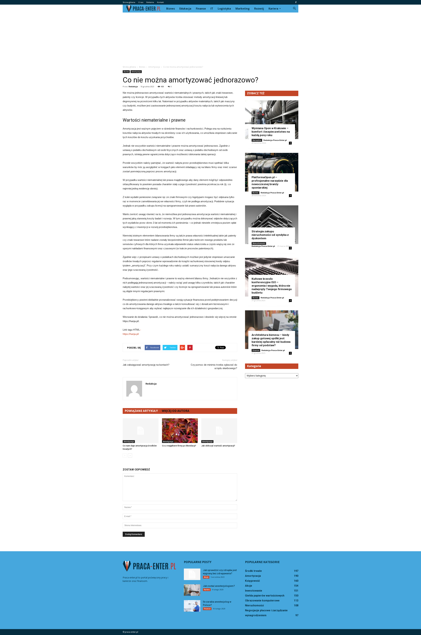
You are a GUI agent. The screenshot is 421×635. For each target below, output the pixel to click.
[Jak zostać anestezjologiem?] (192, 590)
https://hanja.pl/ (131, 334)
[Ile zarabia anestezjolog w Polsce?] (192, 606)
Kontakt (160, 2)
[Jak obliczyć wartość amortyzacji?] (219, 430)
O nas (140, 2)
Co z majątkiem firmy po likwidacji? (179, 445)
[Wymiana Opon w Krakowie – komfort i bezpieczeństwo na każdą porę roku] (271, 119)
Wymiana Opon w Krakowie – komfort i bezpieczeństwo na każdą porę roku (271, 132)
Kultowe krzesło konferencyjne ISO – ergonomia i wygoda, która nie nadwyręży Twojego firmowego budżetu (272, 285)
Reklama (150, 2)
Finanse (201, 8)
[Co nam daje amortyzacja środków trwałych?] (141, 430)
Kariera (273, 8)
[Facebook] (295, 2)
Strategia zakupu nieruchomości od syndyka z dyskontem (270, 235)
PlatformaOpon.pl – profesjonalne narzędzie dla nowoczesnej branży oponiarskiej (270, 182)
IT (211, 8)
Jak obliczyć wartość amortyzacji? (218, 445)
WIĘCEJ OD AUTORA (175, 411)
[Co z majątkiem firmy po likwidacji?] (180, 430)
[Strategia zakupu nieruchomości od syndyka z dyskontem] (271, 224)
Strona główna (129, 2)
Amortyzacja (136, 71)
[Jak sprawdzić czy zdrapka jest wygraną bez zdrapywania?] (192, 574)
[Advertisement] (210, 37)
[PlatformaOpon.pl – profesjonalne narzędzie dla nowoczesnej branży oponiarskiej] (271, 172)
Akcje (206, 577)
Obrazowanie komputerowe (262, 600)
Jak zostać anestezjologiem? (219, 586)
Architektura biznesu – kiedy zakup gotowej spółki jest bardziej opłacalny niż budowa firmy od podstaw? (271, 340)
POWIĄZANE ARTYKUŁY (141, 411)
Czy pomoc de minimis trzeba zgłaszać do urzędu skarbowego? (214, 366)
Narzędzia (257, 140)
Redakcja (133, 86)
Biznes (170, 8)
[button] (294, 9)
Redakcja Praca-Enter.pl (275, 140)
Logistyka (224, 8)
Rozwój (259, 8)
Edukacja (185, 8)
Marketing (242, 8)
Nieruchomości (259, 243)
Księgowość (252, 580)
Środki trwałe (253, 570)
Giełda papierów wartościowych (264, 595)
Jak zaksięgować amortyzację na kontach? (146, 364)
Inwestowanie (253, 590)
